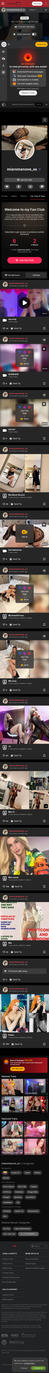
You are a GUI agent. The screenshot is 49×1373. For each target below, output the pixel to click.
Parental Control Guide (10, 1277)
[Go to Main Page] (15, 3)
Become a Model (31, 1259)
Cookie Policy (29, 1363)
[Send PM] (42, 187)
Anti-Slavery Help (9, 1282)
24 (7, 328)
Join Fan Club (26, 260)
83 (7, 952)
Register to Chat (28, 93)
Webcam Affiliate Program (35, 1268)
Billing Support (7, 1299)
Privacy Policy (7, 1259)
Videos (33, 10)
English (37, 1246)
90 (7, 504)
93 (7, 756)
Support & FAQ (7, 1295)
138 (7, 887)
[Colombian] (5, 1173)
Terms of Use (7, 1264)
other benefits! (32, 88)
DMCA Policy (7, 1268)
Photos (23, 196)
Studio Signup (30, 1264)
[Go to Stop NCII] (17, 1342)
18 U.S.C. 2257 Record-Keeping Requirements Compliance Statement (24, 1352)
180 (7, 1044)
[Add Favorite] (4, 44)
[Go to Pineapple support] (4, 1342)
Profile (4, 196)
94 (7, 821)
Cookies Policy (8, 1273)
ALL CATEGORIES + (28, 1234)
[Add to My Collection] (44, 328)
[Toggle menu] (3, 3)
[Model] (44, 120)
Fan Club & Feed (37, 196)
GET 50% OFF (17, 1069)
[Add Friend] (30, 187)
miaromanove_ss (18, 283)
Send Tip (18, 328)
